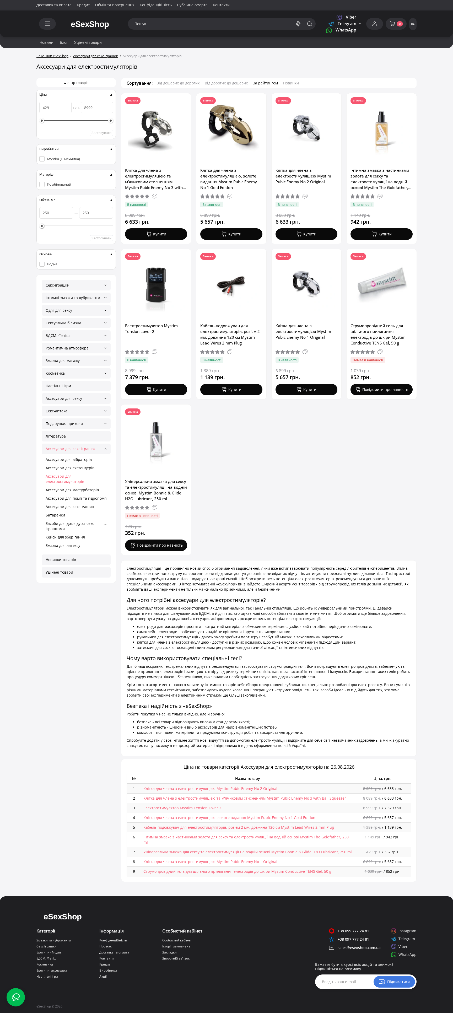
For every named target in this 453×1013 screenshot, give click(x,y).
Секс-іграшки (57, 285)
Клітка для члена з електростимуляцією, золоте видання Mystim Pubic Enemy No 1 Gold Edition (228, 179)
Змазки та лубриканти (53, 940)
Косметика (55, 373)
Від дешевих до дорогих (178, 82)
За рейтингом (265, 82)
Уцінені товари (59, 572)
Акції (103, 976)
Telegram (346, 23)
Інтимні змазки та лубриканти (73, 297)
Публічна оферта (192, 4)
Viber (350, 17)
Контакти (221, 4)
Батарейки (55, 515)
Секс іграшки (46, 946)
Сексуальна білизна (63, 322)
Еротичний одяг (48, 952)
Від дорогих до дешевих (226, 82)
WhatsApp (345, 30)
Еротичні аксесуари (51, 970)
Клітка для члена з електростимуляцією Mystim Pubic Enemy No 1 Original (303, 331)
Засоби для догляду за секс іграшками (70, 526)
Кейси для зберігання (65, 537)
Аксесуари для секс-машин (70, 506)
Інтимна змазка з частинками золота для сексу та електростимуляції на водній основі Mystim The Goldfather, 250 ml (379, 179)
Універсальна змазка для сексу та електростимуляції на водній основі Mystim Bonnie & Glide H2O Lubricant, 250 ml (156, 490)
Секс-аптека (56, 410)
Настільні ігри (58, 385)
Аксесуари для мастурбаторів (72, 489)
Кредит (83, 4)
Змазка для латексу (63, 545)
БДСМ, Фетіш (57, 335)
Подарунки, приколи (64, 423)
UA (413, 24)
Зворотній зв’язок (176, 958)
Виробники (108, 970)
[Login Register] (374, 24)
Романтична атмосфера (67, 348)
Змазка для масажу (63, 360)
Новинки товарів (61, 559)
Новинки (291, 82)
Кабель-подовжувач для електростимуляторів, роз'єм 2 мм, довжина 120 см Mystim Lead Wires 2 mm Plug (230, 334)
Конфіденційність (156, 4)
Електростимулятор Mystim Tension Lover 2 (151, 328)
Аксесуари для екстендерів (70, 467)
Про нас (105, 946)
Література (56, 436)
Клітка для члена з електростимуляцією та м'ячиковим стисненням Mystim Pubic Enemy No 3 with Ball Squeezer (154, 179)
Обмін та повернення (114, 4)
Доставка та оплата (54, 4)
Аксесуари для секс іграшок (70, 448)
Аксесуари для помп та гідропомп (76, 498)
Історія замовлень (176, 946)
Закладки (169, 952)
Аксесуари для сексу (64, 398)
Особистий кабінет (177, 940)
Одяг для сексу (59, 310)
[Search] (298, 24)
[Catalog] (47, 24)
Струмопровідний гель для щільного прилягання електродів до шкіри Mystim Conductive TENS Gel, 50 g (378, 334)
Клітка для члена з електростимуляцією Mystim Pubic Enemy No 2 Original (303, 176)
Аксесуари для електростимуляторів (65, 479)
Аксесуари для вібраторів (69, 459)
